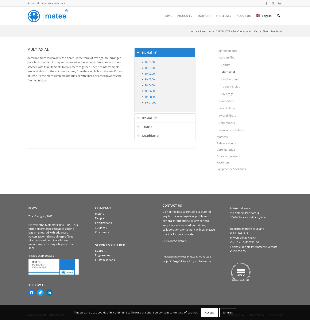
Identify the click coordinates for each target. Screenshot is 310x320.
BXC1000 (150, 102)
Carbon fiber (227, 57)
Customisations (105, 260)
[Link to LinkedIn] (279, 3)
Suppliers (101, 227)
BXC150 (150, 68)
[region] (164, 84)
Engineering (102, 255)
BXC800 (150, 97)
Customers (102, 232)
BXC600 (150, 91)
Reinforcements (227, 51)
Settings (227, 312)
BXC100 (150, 62)
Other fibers (227, 123)
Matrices (222, 137)
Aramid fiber (227, 108)
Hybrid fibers (227, 115)
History (99, 213)
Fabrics (225, 65)
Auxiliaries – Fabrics (231, 130)
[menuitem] (168, 16)
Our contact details (175, 241)
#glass (32, 256)
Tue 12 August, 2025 (40, 216)
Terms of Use (205, 261)
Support (100, 250)
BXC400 (150, 85)
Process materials (228, 156)
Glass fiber (226, 101)
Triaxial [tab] (147, 127)
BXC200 (150, 74)
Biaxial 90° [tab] (150, 118)
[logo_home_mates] (47, 16)
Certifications (103, 223)
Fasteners (223, 162)
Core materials (226, 149)
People (99, 218)
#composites (46, 256)
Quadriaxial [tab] (150, 136)
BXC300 (150, 79)
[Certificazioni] (240, 271)
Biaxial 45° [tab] (150, 52)
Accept (209, 312)
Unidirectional (230, 79)
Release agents (227, 143)
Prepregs (227, 94)
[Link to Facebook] (267, 3)
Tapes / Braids (230, 86)
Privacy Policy (187, 261)
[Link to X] (273, 3)
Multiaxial (228, 72)
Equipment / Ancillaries (231, 169)
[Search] (278, 16)
